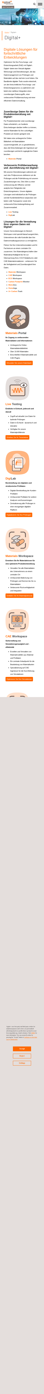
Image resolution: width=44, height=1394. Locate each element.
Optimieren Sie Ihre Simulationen (19, 679)
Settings (22, 1063)
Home (7, 32)
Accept (22, 1049)
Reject (22, 1056)
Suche (34, 4)
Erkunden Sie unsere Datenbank (19, 363)
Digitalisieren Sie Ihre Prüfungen (19, 515)
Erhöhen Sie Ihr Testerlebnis (17, 437)
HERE (33, 1033)
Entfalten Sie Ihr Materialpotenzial (19, 596)
